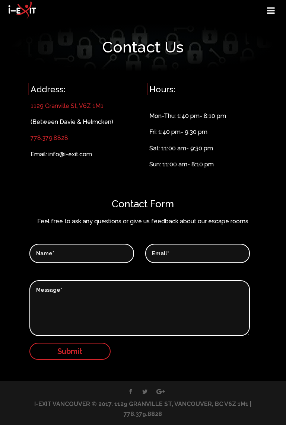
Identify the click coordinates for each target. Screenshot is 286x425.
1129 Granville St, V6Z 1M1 (67, 105)
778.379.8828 (49, 137)
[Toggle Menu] (271, 10)
